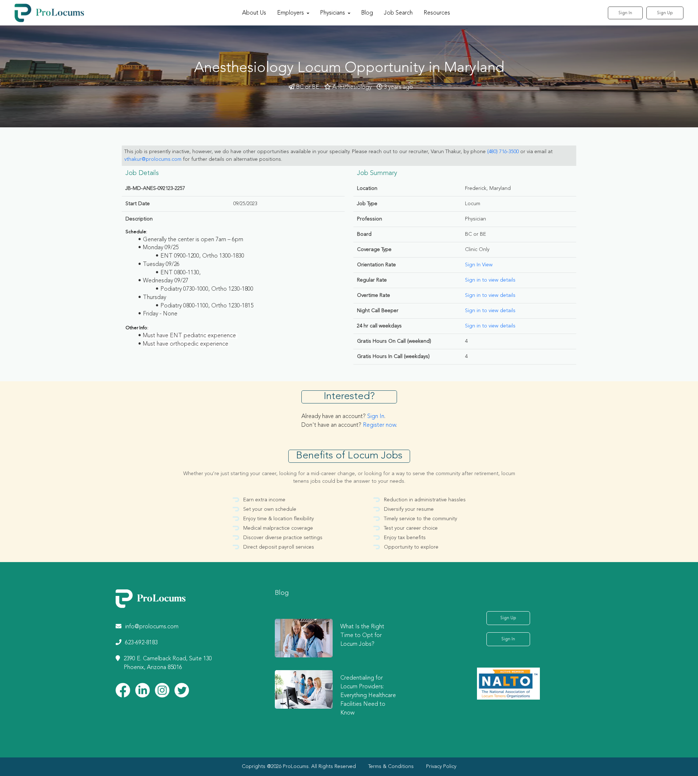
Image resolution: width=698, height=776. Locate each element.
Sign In (625, 13)
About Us (254, 13)
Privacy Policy (441, 766)
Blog (367, 13)
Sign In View (479, 264)
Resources (437, 13)
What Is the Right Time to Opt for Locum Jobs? (362, 635)
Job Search (398, 13)
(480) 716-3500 (503, 151)
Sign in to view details (490, 280)
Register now (379, 425)
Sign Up (665, 13)
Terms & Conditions (391, 766)
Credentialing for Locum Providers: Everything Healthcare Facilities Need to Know (368, 695)
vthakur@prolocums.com (152, 159)
